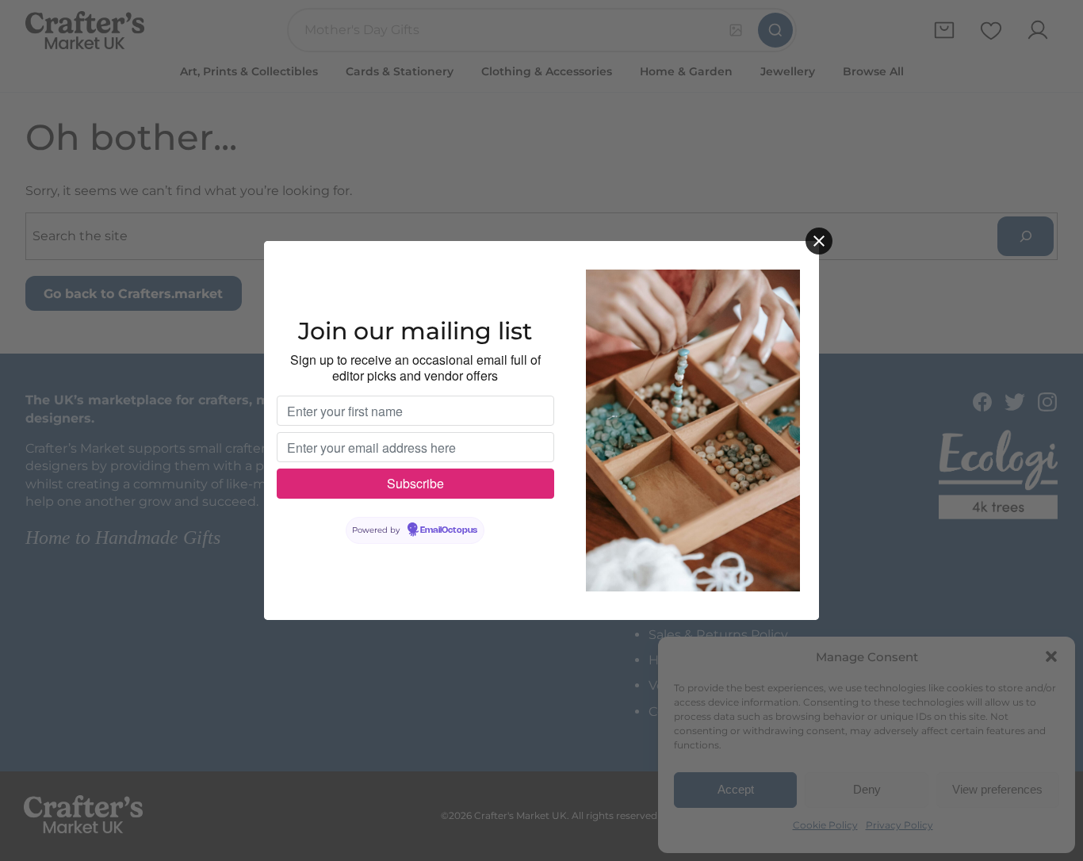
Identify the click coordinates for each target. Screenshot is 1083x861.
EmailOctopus (448, 530)
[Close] (819, 241)
